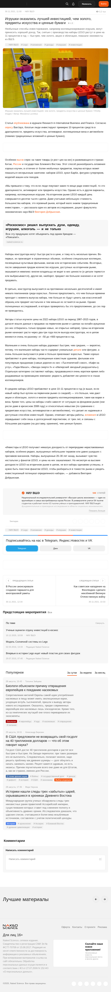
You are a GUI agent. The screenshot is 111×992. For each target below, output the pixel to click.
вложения (90, 415)
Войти (104, 4)
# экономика (46, 780)
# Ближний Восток (54, 823)
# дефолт (11, 780)
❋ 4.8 (70, 23)
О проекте (90, 927)
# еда (36, 721)
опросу (9, 127)
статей (99, 493)
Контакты (77, 927)
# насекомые (48, 721)
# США (34, 780)
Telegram (22, 548)
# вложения (36, 45)
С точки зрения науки (17, 776)
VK (89, 548)
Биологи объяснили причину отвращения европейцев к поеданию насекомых (36, 688)
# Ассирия (38, 823)
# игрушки (61, 45)
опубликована (21, 123)
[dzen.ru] (92, 983)
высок (20, 159)
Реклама (102, 927)
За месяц (100, 672)
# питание (11, 725)
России (17, 164)
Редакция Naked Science (37, 647)
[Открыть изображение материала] (55, 78)
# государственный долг (52, 776)
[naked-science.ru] (105, 983)
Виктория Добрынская (47, 212)
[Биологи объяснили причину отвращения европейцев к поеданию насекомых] (93, 697)
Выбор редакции (63, 780)
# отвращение (64, 721)
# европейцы (25, 721)
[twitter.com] (73, 983)
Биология (11, 721)
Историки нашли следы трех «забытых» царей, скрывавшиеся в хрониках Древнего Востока (40, 793)
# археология (24, 823)
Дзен (55, 548)
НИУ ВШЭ (29, 11)
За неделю (86, 672)
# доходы (49, 45)
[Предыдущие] (95, 899)
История (11, 823)
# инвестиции (75, 45)
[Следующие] (104, 899)
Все (50, 612)
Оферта (65, 927)
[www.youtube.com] (86, 983)
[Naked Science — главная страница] (18, 4)
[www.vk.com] (80, 983)
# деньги (71, 776)
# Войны (34, 776)
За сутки (72, 672)
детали (77, 349)
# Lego (24, 45)
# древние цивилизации (18, 827)
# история (23, 780)
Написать (87, 4)
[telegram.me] (99, 983)
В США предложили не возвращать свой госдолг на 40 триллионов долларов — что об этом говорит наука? (42, 741)
